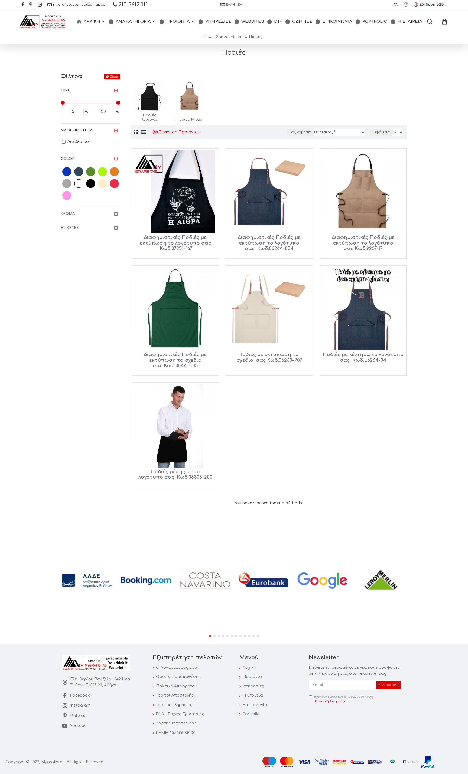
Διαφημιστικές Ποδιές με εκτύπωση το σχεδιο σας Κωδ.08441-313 (175, 360)
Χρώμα (68, 214)
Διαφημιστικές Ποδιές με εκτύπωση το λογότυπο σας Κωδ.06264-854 (269, 243)
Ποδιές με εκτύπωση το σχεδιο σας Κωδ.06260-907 (269, 357)
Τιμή (66, 90)
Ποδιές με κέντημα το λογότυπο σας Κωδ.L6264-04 (363, 357)
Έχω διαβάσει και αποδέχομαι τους (343, 699)
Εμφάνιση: (381, 132)
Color (67, 159)
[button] (210, 636)
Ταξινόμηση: (300, 132)
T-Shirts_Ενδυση (228, 37)
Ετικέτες (70, 228)
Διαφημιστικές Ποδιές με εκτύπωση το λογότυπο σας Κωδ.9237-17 (363, 243)
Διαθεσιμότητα (76, 130)
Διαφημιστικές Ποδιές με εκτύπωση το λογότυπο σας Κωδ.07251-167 (175, 243)
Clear (114, 76)
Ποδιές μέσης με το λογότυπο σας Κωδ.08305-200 (175, 474)
